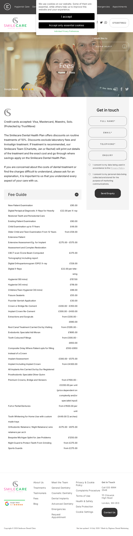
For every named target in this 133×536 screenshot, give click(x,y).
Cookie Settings (84, 511)
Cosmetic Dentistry (62, 493)
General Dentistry (61, 487)
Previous (6, 85)
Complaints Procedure (88, 490)
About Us (38, 482)
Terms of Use (83, 495)
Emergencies (103, 6)
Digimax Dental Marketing (118, 528)
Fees (35, 498)
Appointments (120, 6)
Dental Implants (60, 498)
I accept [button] (66, 16)
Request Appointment (59, 516)
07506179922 (119, 23)
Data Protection (84, 506)
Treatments (39, 487)
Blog (35, 503)
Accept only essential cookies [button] (66, 25)
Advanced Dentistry (62, 503)
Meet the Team (60, 482)
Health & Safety (84, 501)
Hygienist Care (22, 6)
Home (61, 72)
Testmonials (39, 493)
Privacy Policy (117, 168)
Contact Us (109, 512)
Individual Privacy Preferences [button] (66, 31)
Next (13, 85)
